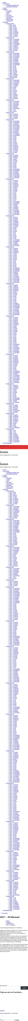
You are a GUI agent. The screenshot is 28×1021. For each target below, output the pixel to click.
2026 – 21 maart (13, 30)
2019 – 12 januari (13, 150)
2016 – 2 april (12, 228)
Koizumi (5, 9)
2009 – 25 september (14, 427)
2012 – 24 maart (13, 365)
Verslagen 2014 (10, 283)
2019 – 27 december (14, 121)
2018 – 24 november (14, 174)
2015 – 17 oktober (13, 275)
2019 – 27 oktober (13, 132)
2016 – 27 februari (13, 225)
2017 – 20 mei (12, 194)
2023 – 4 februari (13, 95)
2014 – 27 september (14, 307)
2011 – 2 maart (13, 389)
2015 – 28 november (14, 279)
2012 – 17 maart (13, 364)
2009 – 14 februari (13, 416)
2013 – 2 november (14, 347)
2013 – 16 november (14, 348)
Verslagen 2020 (10, 112)
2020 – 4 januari (13, 118)
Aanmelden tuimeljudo (11, 6)
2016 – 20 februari (13, 224)
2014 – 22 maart (13, 293)
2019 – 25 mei (12, 136)
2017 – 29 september (14, 203)
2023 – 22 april (13, 91)
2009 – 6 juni (12, 424)
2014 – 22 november (14, 311)
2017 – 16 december (14, 214)
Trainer (5, 8)
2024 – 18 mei (12, 68)
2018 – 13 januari (13, 155)
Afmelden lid (9, 20)
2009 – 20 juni (12, 426)
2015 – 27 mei (12, 265)
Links (7, 13)
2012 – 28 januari (13, 358)
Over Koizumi (9, 16)
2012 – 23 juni (12, 369)
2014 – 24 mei (12, 300)
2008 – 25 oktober (13, 436)
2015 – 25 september (14, 269)
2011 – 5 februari (13, 385)
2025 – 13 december (14, 39)
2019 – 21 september (14, 135)
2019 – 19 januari (13, 149)
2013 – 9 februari (13, 321)
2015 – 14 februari (13, 251)
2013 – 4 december (14, 350)
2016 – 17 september (14, 239)
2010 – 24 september (14, 410)
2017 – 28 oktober (13, 208)
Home (4, 2)
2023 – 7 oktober (13, 85)
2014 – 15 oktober (13, 303)
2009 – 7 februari (13, 419)
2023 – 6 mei (12, 88)
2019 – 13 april (13, 142)
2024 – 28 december (14, 53)
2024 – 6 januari (13, 76)
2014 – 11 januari (13, 285)
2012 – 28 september (14, 372)
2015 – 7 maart (13, 253)
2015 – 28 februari (13, 252)
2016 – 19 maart (13, 227)
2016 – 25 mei (12, 235)
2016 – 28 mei (12, 237)
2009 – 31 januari (13, 417)
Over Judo (8, 15)
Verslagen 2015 (10, 246)
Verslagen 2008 (10, 429)
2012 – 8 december (14, 381)
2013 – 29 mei (12, 341)
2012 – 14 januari (13, 355)
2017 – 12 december (14, 211)
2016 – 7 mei (12, 234)
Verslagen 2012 (10, 354)
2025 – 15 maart (13, 46)
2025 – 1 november (14, 40)
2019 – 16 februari (13, 146)
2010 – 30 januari (13, 407)
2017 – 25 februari (13, 186)
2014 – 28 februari (13, 290)
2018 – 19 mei (12, 164)
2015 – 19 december (14, 282)
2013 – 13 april (13, 334)
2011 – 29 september (14, 399)
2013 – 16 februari (13, 323)
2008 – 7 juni (12, 431)
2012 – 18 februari (13, 359)
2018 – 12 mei (12, 163)
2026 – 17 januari (13, 35)
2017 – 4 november (14, 210)
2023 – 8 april (12, 92)
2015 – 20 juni (12, 266)
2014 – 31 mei (12, 301)
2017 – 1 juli (12, 200)
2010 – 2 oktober (13, 412)
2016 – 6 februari (13, 220)
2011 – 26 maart (13, 392)
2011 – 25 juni (12, 396)
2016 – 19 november (14, 245)
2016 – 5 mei (12, 232)
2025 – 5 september (14, 44)
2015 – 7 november (14, 276)
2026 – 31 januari (13, 33)
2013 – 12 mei (12, 337)
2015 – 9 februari (13, 249)
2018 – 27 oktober (13, 172)
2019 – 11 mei (12, 140)
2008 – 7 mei (12, 430)
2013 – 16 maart (13, 328)
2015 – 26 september (14, 270)
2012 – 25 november (14, 378)
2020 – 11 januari (13, 116)
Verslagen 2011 (10, 383)
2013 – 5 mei (12, 335)
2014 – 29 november (14, 313)
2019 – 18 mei (12, 139)
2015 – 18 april (13, 256)
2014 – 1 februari (13, 286)
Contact (8, 12)
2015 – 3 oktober (13, 272)
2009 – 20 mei (12, 423)
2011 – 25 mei (12, 395)
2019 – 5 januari (13, 152)
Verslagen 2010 (10, 403)
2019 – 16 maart (13, 145)
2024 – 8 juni (12, 66)
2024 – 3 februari (13, 74)
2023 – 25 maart (13, 94)
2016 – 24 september (14, 241)
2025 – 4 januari (13, 50)
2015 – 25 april (13, 258)
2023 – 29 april (13, 90)
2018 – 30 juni (12, 167)
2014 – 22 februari (13, 289)
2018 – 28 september (14, 170)
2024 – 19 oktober (13, 60)
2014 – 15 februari (13, 287)
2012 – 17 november (14, 375)
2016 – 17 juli (12, 238)
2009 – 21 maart (13, 422)
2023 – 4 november (14, 83)
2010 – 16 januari (13, 405)
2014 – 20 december (14, 314)
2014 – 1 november (14, 309)
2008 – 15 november (14, 440)
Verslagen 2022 (10, 100)
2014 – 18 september (14, 304)
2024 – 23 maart (13, 71)
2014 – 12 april (13, 294)
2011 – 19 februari (13, 386)
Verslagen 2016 (10, 215)
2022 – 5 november (14, 104)
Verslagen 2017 (10, 179)
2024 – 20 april (13, 70)
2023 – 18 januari (13, 98)
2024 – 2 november (14, 57)
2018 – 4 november (14, 173)
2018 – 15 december (14, 176)
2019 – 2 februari (13, 148)
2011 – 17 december (14, 402)
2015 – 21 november (14, 277)
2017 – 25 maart (13, 190)
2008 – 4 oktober (13, 434)
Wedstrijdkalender (7, 443)
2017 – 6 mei (12, 193)
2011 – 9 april (12, 393)
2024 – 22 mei (12, 67)
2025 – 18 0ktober (13, 42)
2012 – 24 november (14, 376)
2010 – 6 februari (13, 409)
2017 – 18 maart (13, 187)
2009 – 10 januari (13, 414)
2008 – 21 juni (12, 433)
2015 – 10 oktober (13, 273)
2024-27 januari (13, 77)
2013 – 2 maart (13, 325)
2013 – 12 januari (13, 317)
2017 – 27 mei (12, 196)
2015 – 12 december (14, 280)
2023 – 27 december (14, 81)
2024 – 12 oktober (13, 61)
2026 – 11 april (13, 29)
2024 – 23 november (14, 56)
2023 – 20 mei (12, 87)
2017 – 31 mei (12, 197)
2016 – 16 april (13, 229)
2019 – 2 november (14, 129)
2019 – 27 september (14, 133)
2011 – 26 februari (13, 388)
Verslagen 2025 (10, 37)
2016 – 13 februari (13, 221)
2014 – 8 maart (13, 292)
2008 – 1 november (14, 437)
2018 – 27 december (14, 177)
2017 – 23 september (14, 201)
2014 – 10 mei (12, 296)
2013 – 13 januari (13, 318)
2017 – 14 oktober (13, 207)
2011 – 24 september (14, 398)
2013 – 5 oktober (13, 345)
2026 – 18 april (13, 27)
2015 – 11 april (13, 255)
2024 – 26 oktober (13, 59)
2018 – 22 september (14, 169)
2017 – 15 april (13, 191)
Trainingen (9, 18)
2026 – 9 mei (12, 25)
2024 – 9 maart (13, 73)
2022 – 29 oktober (13, 105)
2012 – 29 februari (13, 362)
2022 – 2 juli (12, 109)
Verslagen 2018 (10, 153)
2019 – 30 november (14, 125)
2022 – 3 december (14, 102)
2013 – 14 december (14, 351)
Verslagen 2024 (10, 51)
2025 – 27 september (14, 43)
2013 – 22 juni (12, 342)
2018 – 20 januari (13, 156)
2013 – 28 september (14, 344)
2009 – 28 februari (13, 420)
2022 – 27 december (14, 101)
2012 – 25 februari (13, 361)
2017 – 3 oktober (13, 204)
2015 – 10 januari (13, 248)
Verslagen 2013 (10, 316)
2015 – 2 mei (12, 261)
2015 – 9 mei (12, 262)
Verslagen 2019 (10, 119)
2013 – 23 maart (13, 330)
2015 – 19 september (14, 268)
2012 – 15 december (14, 382)
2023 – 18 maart (13, 97)
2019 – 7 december (14, 124)
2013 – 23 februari (13, 324)
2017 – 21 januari (13, 181)
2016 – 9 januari (13, 217)
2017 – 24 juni (12, 198)
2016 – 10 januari (13, 218)
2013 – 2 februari (13, 320)
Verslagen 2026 (10, 23)
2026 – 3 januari (13, 36)
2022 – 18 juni (12, 111)
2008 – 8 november (14, 438)
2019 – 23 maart (13, 143)
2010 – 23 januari (13, 406)
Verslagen (5, 22)
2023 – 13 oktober (13, 84)
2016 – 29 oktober (13, 244)
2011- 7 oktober (13, 400)
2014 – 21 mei (12, 299)
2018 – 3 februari (13, 157)
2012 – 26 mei (12, 368)
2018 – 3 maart (13, 159)
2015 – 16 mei (12, 263)
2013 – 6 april (12, 333)
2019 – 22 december (14, 122)
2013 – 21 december (14, 352)
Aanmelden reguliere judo (12, 5)
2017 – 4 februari (13, 183)
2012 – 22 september (14, 371)
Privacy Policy (9, 19)
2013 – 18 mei (12, 338)
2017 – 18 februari (13, 184)
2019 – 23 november (14, 126)
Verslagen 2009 (10, 413)
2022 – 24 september (14, 108)
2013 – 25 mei (12, 340)
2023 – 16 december (14, 80)
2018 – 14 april (13, 162)
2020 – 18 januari (13, 115)
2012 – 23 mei (12, 366)
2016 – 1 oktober (13, 242)
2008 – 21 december (14, 441)
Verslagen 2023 (10, 78)
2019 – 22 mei (12, 138)
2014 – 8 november (14, 310)
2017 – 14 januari (13, 180)
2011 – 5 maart (13, 390)
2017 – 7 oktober (13, 205)
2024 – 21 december (14, 54)
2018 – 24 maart (13, 160)
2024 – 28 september (14, 63)
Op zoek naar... (3, 985)
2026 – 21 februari (13, 32)
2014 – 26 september (14, 306)
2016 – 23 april (13, 231)
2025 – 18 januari (13, 49)
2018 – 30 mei (12, 166)
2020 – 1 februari (13, 114)
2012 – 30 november (14, 379)
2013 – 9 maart (13, 327)
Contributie (9, 11)
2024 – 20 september (14, 64)
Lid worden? (6, 3)
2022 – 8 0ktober (13, 107)
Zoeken (24, 988)
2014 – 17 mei (12, 297)
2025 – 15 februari (13, 47)
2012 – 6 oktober (13, 374)
